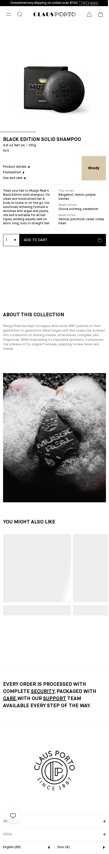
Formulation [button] (12, 172)
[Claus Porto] (54, 14)
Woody (93, 168)
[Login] (89, 14)
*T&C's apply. (89, 3)
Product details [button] (15, 166)
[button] (8, 14)
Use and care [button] (13, 178)
